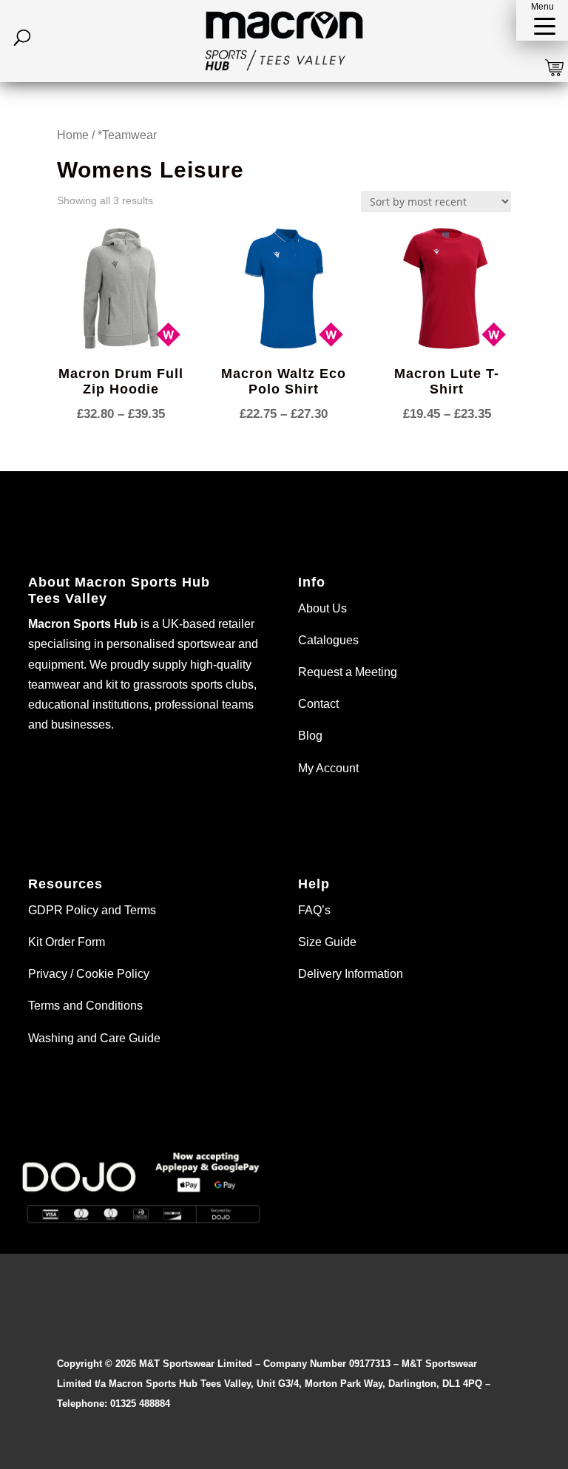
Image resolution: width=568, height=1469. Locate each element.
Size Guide (327, 942)
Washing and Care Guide (94, 1038)
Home (73, 135)
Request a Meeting (347, 672)
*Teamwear (127, 135)
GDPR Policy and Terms (92, 910)
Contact (318, 704)
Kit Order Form (66, 942)
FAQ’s (314, 910)
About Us (322, 608)
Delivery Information (350, 973)
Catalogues (328, 640)
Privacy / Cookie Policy (88, 973)
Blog (310, 735)
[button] (542, 20)
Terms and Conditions (85, 1005)
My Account (328, 768)
